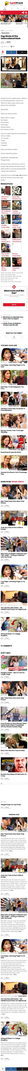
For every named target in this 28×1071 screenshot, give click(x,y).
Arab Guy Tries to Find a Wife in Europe (21, 23)
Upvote (6, 337)
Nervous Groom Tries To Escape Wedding (12, 431)
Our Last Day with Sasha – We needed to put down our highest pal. (13, 608)
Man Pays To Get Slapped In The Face (12, 388)
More (11, 851)
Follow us (23, 13)
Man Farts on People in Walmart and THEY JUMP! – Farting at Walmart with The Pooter (14, 555)
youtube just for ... (8, 280)
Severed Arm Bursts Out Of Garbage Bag (14, 473)
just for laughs (18, 273)
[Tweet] (22, 1069)
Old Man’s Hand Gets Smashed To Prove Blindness (13, 409)
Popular (3, 656)
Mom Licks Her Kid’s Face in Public (13, 750)
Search (26, 13)
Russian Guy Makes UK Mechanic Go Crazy (14, 775)
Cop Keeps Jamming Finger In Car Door (13, 366)
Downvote (22, 337)
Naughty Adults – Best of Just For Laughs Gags (13, 673)
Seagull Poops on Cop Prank (11, 805)
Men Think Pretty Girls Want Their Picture (6, 23)
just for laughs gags (9, 274)
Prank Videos (13, 362)
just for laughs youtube (10, 278)
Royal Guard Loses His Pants (11, 452)
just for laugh (6, 273)
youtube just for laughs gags (11, 281)
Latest (4, 9)
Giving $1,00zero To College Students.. (10, 635)
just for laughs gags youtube (11, 276)
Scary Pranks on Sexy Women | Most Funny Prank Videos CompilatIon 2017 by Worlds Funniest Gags (14, 725)
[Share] (11, 1069)
